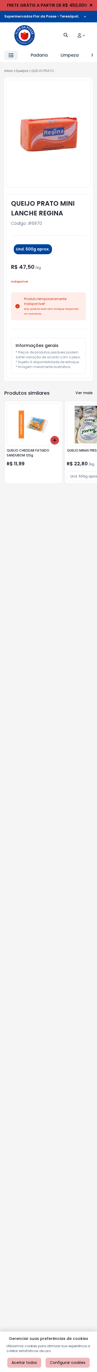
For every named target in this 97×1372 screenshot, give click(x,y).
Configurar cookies (67, 1362)
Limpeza (70, 55)
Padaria (39, 55)
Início (8, 70)
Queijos (22, 70)
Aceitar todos (24, 1362)
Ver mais (84, 393)
